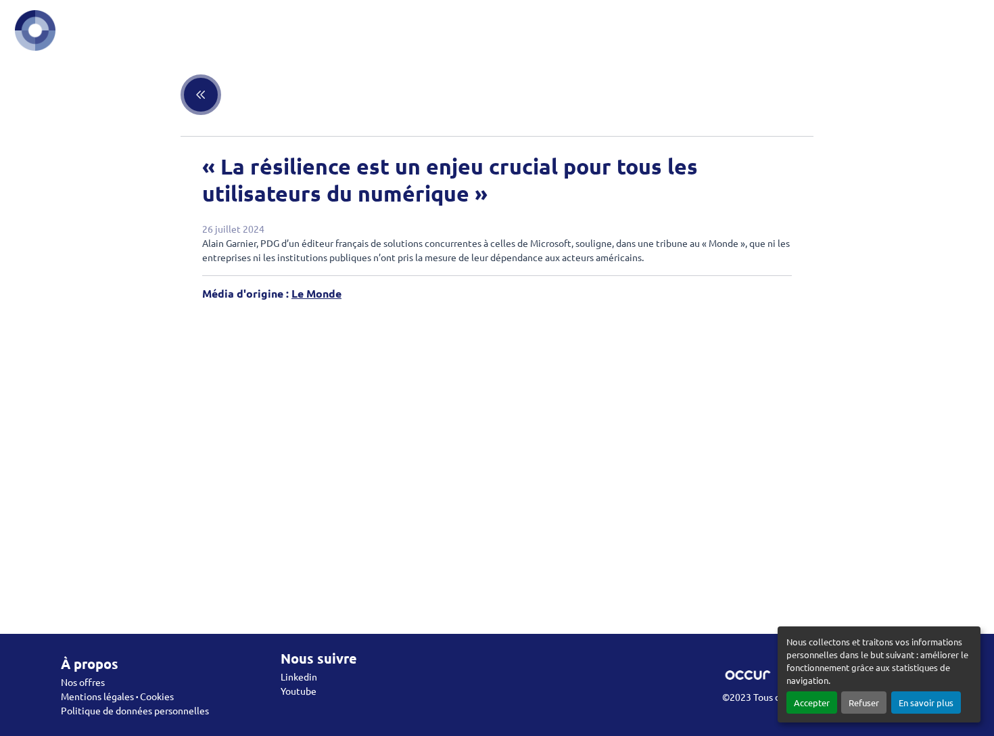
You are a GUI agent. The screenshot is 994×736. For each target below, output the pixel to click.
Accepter (812, 702)
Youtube (298, 691)
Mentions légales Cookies (117, 696)
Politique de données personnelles (135, 710)
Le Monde (316, 293)
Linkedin (299, 676)
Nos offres (83, 682)
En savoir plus (926, 702)
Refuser (864, 702)
